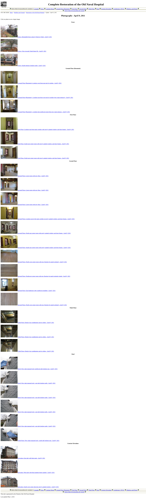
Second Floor (83, 9)
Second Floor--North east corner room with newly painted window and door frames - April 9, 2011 (44, 233)
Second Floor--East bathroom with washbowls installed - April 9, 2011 (37, 290)
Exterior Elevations (106, 9)
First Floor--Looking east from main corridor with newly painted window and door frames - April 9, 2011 (46, 129)
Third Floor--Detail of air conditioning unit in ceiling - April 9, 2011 (36, 322)
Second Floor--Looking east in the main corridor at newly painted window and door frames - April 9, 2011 (46, 219)
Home (11, 12)
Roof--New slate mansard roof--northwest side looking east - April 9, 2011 (38, 369)
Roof (98, 9)
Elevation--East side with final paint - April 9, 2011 (31, 458)
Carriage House (50, 9)
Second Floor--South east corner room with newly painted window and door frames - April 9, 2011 (44, 247)
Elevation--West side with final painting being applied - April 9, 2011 (36, 472)
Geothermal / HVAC (118, 9)
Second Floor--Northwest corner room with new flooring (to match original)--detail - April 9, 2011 (44, 276)
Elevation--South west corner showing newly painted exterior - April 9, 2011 (38, 487)
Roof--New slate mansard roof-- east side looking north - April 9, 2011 (36, 383)
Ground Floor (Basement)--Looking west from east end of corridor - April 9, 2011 (40, 83)
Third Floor (91, 9)
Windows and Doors (131, 9)
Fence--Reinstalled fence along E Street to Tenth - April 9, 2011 (35, 37)
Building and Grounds (19, 12)
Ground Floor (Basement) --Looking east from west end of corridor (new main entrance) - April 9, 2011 (45, 97)
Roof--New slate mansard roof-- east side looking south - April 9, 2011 (37, 397)
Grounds (36, 9)
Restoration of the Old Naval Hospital (35, 12)
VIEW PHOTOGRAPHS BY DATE (74, 10)
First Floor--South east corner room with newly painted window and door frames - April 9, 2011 (43, 144)
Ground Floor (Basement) (63, 9)
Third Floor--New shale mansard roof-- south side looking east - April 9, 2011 (38, 440)
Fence (42, 9)
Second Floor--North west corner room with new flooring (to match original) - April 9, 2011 (42, 262)
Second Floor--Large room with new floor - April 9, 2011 (33, 176)
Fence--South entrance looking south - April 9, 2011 (32, 65)
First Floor (74, 9)
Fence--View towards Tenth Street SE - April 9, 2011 (32, 51)
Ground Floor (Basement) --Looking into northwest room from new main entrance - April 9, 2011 (44, 112)
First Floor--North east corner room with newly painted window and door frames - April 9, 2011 (43, 158)
